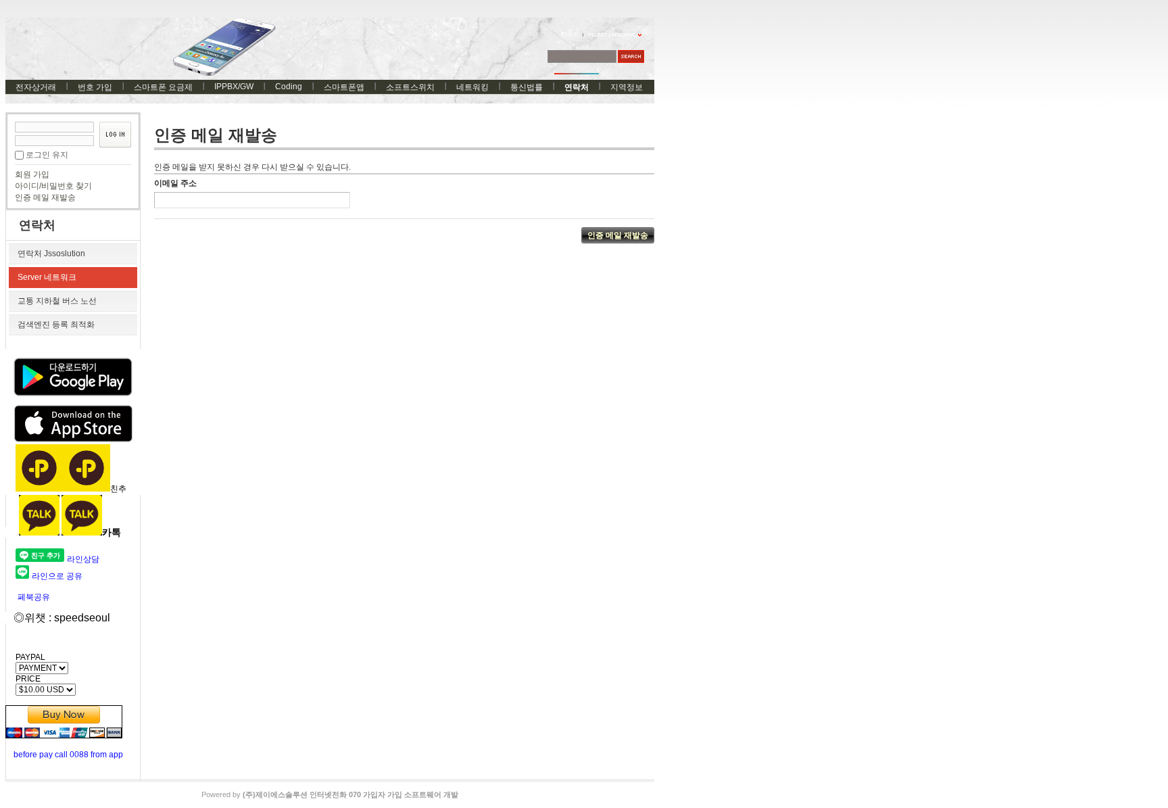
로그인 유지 (47, 155)
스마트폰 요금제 (163, 87)
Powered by (329, 794)
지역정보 (626, 87)
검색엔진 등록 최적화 (56, 324)
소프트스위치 (410, 87)
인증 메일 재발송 (45, 197)
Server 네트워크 (47, 277)
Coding (288, 86)
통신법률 (526, 87)
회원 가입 (32, 174)
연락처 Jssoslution (51, 253)
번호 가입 (95, 87)
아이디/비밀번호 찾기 (53, 186)
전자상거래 (36, 87)
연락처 (576, 87)
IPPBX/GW (233, 86)
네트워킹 (472, 87)
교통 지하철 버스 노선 (57, 301)
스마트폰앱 (344, 87)
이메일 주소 (175, 183)
